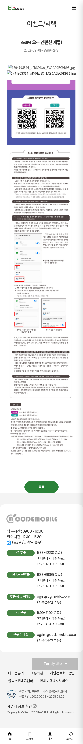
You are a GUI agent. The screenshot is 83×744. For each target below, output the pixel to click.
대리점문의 (16, 673)
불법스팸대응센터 (20, 680)
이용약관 (37, 673)
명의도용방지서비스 (54, 680)
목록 (41, 487)
